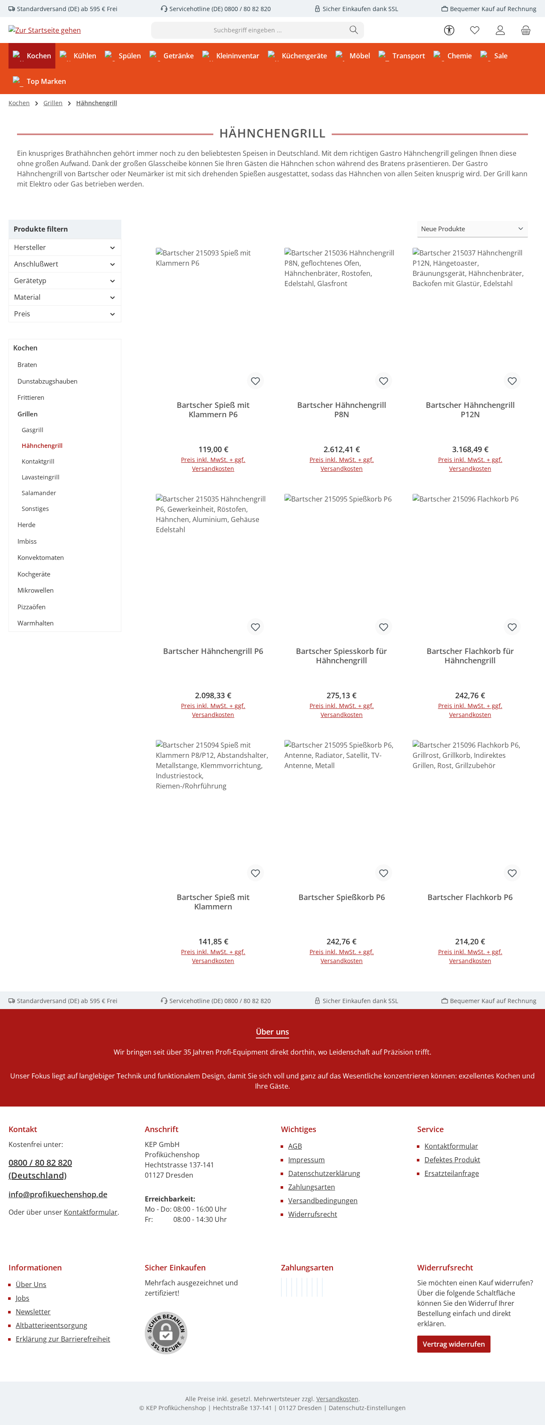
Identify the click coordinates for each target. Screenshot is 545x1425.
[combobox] (247, 30)
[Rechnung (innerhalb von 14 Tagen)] (281, 1287)
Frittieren (30, 397)
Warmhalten (35, 623)
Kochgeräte (33, 574)
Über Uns (31, 1284)
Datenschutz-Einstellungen (367, 1408)
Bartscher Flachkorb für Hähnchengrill (470, 655)
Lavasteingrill (41, 477)
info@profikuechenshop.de (58, 1194)
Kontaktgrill (38, 461)
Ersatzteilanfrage (452, 1173)
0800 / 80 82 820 (247, 9)
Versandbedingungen (323, 1200)
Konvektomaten (40, 557)
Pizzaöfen (31, 606)
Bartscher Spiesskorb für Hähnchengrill (341, 655)
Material (27, 297)
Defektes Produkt (452, 1159)
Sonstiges (35, 509)
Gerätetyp (30, 280)
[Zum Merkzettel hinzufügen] (255, 380)
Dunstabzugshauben (47, 381)
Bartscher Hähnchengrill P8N (341, 409)
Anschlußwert (36, 264)
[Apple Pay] (312, 1287)
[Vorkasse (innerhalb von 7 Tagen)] (286, 1287)
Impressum (306, 1159)
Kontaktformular (91, 1212)
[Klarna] (291, 1287)
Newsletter (33, 1311)
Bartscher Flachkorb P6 (470, 897)
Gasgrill (32, 430)
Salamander (39, 493)
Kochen (25, 348)
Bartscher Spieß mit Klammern (213, 902)
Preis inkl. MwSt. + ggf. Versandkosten (213, 464)
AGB (295, 1146)
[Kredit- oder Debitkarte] (317, 1287)
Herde (26, 524)
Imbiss (27, 541)
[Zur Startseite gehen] (45, 30)
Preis (22, 313)
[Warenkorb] (525, 30)
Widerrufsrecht (312, 1214)
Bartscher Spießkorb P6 (341, 897)
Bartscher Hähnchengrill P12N (470, 409)
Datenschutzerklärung (324, 1173)
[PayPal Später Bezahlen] (301, 1287)
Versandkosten (337, 1399)
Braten (27, 364)
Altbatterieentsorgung (51, 1325)
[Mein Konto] (500, 30)
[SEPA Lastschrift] (322, 1287)
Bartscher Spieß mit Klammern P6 (213, 409)
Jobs (22, 1298)
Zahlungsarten (311, 1187)
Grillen (27, 414)
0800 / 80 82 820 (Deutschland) (40, 1169)
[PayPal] (296, 1287)
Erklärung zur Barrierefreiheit (63, 1339)
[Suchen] (354, 30)
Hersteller (30, 247)
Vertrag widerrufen (454, 1344)
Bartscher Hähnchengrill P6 (213, 651)
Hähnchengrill (42, 446)
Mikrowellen (35, 590)
